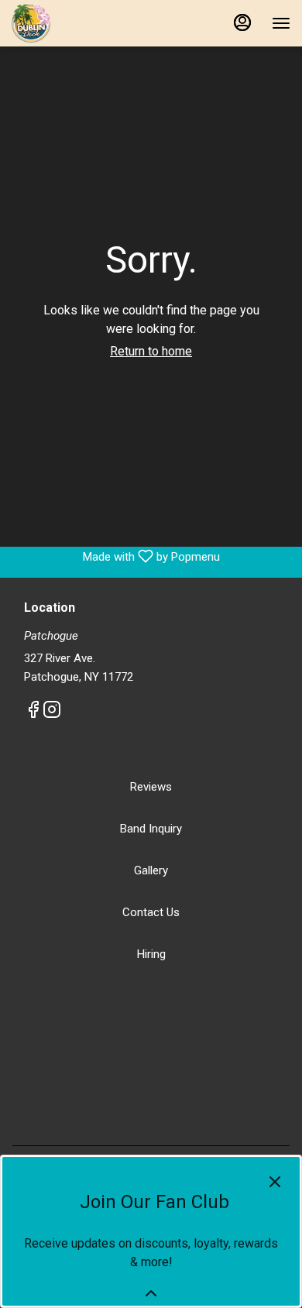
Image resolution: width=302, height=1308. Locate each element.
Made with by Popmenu (116, 556)
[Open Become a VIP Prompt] (151, 1293)
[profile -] (242, 22)
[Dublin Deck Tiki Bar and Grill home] (81, 23)
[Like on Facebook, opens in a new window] (33, 712)
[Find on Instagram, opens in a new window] (52, 712)
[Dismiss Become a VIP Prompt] (274, 1181)
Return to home (151, 351)
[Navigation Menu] (281, 23)
